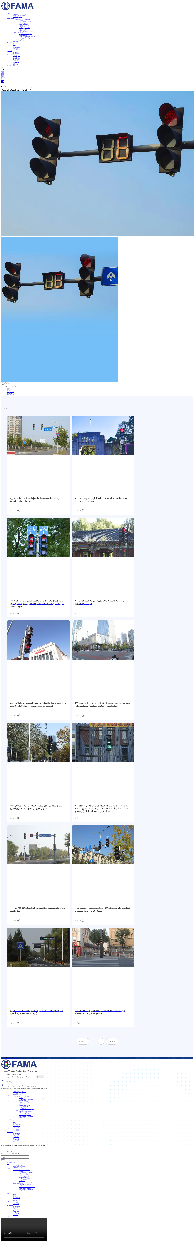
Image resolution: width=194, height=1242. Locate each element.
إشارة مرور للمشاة (23, 24)
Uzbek (2, 76)
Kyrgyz (2, 84)
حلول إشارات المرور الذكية (19, 15)
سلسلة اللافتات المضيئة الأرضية (26, 38)
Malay (2, 79)
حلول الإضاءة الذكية (17, 16)
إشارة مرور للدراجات (24, 25)
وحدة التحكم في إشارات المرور (26, 21)
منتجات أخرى (22, 30)
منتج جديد (15, 41)
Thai (2, 80)
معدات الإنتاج (16, 59)
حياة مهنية (15, 64)
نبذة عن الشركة (16, 55)
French (2, 73)
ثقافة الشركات (16, 58)
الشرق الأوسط (16, 47)
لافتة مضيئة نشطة (23, 35)
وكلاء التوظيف (16, 63)
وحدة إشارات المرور (23, 29)
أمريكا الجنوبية (16, 49)
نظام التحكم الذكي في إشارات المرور (21, 19)
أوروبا (14, 46)
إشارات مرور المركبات (24, 23)
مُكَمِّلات (21, 20)
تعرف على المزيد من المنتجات (14, 1058)
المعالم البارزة (16, 57)
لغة (5, 70)
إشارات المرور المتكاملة (24, 27)
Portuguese (3, 77)
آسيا (14, 44)
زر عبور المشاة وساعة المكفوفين (26, 31)
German (2, 72)
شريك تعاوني (16, 61)
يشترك (40, 1077)
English (2, 71)
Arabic (2, 81)
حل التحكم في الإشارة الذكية (19, 14)
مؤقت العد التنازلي (23, 26)
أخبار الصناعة (16, 52)
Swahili (2, 83)
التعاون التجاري (4, 1058)
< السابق (82, 1041)
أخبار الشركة (16, 53)
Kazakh (2, 75)
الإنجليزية (3, 1159)
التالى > (112, 1041)
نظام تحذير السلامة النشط (25, 37)
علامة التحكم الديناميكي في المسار (27, 36)
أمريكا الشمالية (16, 48)
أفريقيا (14, 43)
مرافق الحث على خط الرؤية (25, 33)
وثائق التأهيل (16, 60)
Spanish (2, 74)
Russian (2, 78)
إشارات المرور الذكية (18, 32)
